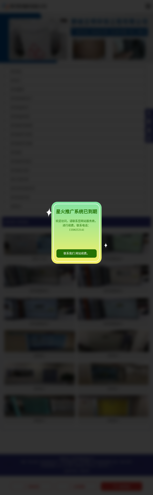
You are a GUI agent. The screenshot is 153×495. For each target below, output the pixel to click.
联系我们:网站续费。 (76, 253)
